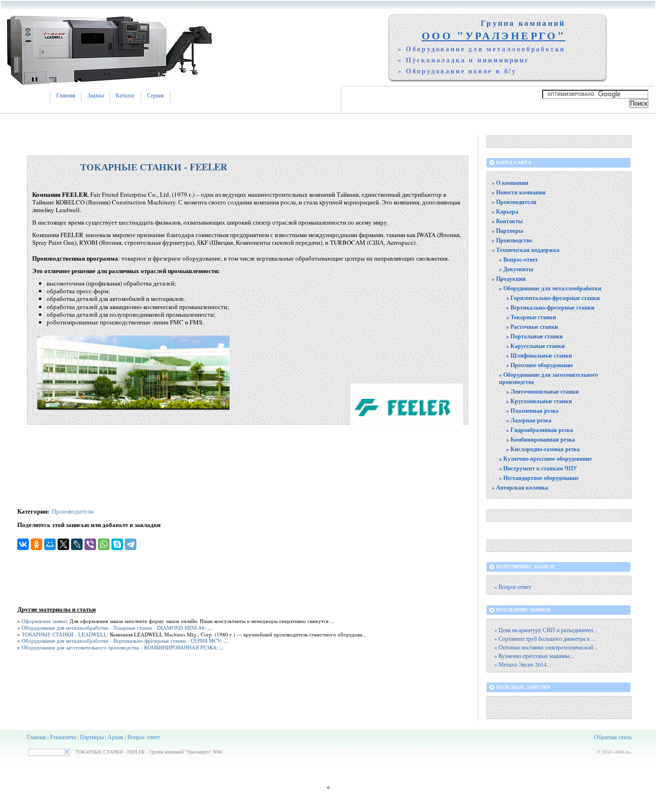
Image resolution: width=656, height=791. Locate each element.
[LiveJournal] (77, 544)
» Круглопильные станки (539, 401)
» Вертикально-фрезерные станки (550, 307)
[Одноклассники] (36, 544)
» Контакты (507, 221)
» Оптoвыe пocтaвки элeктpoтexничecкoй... (545, 647)
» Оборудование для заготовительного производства (548, 378)
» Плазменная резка (532, 410)
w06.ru (622, 751)
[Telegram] (130, 544)
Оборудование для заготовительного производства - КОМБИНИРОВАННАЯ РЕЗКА (119, 647)
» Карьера (505, 211)
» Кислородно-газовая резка (543, 449)
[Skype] (117, 544)
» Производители (514, 201)
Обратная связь (613, 737)
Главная (65, 95)
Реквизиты (63, 737)
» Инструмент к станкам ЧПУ (538, 468)
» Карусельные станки (535, 345)
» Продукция (509, 278)
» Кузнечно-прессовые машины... (534, 655)
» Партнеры (507, 230)
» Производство (512, 240)
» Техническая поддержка (525, 249)
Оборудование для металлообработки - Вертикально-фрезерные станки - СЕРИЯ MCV (121, 640)
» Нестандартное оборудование (539, 477)
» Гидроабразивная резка (539, 429)
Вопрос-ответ (143, 737)
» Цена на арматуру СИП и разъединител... (545, 630)
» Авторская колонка (520, 487)
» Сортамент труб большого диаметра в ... (544, 638)
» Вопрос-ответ (518, 259)
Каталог (125, 95)
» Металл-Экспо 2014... (522, 664)
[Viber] (90, 544)
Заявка (95, 95)
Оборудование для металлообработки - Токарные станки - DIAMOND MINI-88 (113, 627)
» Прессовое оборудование (539, 365)
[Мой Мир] (50, 544)
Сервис (155, 95)
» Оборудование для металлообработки (550, 288)
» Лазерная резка (528, 420)
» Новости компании (519, 192)
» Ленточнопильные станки (542, 391)
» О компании (510, 182)
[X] (63, 544)
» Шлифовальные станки (539, 355)
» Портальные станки (534, 336)
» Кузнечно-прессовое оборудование (545, 458)
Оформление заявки (44, 620)
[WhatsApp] (103, 544)
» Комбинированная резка (540, 439)
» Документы (516, 269)
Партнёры (92, 737)
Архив (115, 737)
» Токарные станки (531, 317)
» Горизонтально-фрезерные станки (553, 297)
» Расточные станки (532, 326)
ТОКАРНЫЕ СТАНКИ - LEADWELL (64, 634)
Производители (73, 511)
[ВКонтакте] (23, 544)
